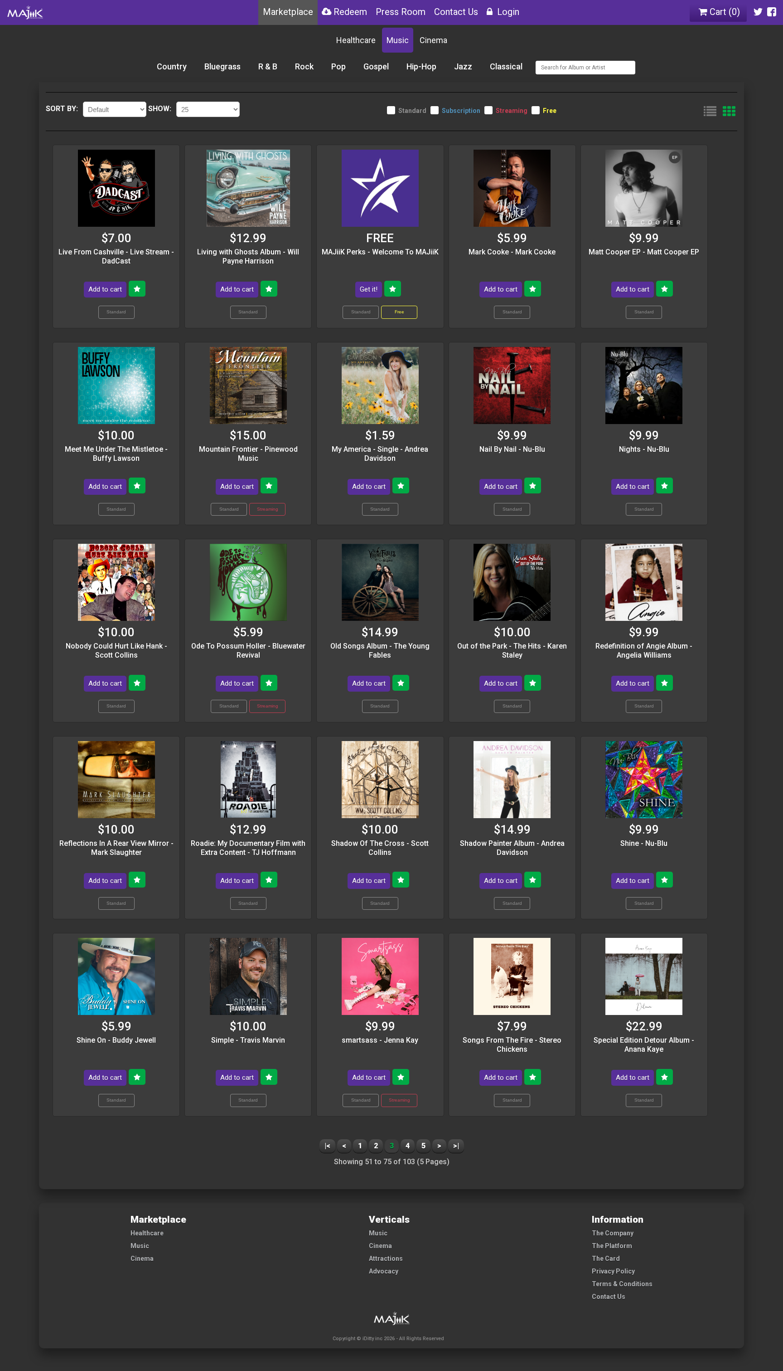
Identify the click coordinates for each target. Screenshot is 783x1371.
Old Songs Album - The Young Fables (380, 650)
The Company (612, 1233)
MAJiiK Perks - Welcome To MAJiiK (380, 252)
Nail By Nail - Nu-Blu (512, 449)
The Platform (612, 1245)
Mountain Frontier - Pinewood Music (248, 454)
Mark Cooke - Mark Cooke (512, 252)
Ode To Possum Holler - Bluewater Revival (248, 650)
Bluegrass (222, 66)
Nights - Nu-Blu (644, 449)
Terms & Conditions (622, 1284)
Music (398, 40)
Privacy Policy (613, 1271)
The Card (606, 1258)
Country (172, 66)
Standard (412, 110)
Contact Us (608, 1296)
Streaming (511, 110)
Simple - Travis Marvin (248, 1040)
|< (327, 1146)
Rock (304, 66)
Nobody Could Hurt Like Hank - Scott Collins (116, 650)
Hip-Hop (421, 66)
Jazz (463, 66)
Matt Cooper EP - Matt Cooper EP (644, 252)
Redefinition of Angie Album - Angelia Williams (643, 650)
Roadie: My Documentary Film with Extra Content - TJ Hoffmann (248, 848)
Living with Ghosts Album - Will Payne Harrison (248, 256)
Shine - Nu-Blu (643, 843)
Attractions (386, 1258)
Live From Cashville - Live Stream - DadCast (116, 256)
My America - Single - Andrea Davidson (380, 454)
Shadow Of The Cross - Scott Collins (380, 848)
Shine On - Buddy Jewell (116, 1040)
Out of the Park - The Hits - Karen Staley (512, 650)
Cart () (723, 11)
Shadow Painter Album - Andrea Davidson (512, 848)
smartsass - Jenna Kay (380, 1040)
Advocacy (383, 1271)
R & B (267, 66)
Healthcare (356, 40)
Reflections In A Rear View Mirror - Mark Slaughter (116, 848)
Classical (506, 66)
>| (456, 1146)
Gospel (376, 66)
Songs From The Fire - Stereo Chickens (512, 1045)
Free (549, 110)
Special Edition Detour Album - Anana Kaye (644, 1045)
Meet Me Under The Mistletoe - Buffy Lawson (116, 454)
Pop (338, 66)
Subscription (461, 110)
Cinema (433, 40)
